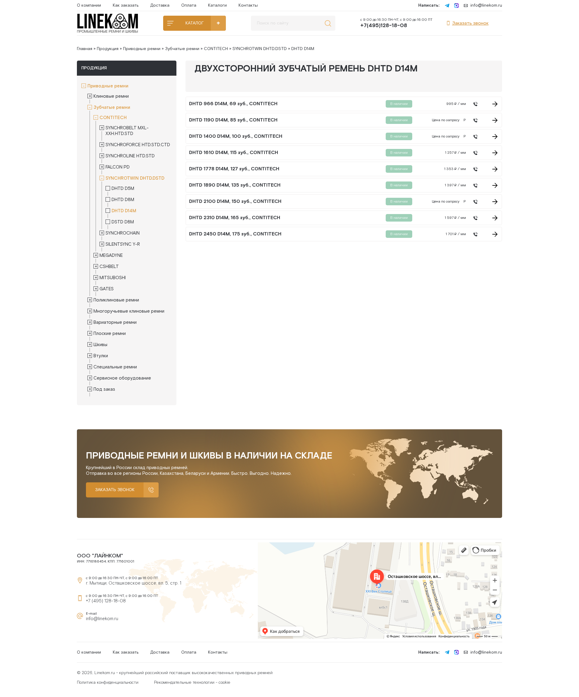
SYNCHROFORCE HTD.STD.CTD (138, 145)
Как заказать (125, 5)
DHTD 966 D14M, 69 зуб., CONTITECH (233, 104)
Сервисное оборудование (122, 378)
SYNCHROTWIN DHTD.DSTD (260, 49)
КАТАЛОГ (194, 23)
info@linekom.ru (486, 5)
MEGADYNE (111, 255)
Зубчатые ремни (182, 49)
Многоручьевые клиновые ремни (128, 311)
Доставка (159, 5)
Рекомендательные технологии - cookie (192, 682)
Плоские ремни (109, 333)
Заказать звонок (470, 23)
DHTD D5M (123, 188)
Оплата (188, 5)
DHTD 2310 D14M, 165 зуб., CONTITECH (234, 218)
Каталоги (217, 5)
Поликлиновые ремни (116, 300)
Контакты (248, 5)
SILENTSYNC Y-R (123, 244)
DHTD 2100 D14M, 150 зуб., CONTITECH (235, 201)
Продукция (108, 49)
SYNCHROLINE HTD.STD (130, 156)
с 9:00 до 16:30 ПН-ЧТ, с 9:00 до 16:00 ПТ (396, 23)
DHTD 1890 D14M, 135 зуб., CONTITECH (234, 185)
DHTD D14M (124, 211)
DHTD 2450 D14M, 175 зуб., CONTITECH (235, 234)
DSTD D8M (123, 222)
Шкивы (100, 345)
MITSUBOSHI (113, 278)
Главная (84, 49)
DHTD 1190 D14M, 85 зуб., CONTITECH (233, 120)
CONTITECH (216, 49)
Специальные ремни (115, 367)
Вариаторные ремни (115, 322)
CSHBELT (109, 267)
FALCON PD (118, 167)
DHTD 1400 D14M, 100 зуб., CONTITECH (235, 136)
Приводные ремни (141, 49)
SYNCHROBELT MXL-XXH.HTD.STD (127, 131)
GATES (107, 289)
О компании (89, 5)
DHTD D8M (123, 200)
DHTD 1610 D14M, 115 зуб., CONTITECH (233, 153)
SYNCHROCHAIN (123, 233)
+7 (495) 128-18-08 (106, 601)
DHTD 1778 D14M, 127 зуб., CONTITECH (234, 169)
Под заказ (104, 389)
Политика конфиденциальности (107, 682)
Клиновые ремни (111, 96)
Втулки (100, 356)
